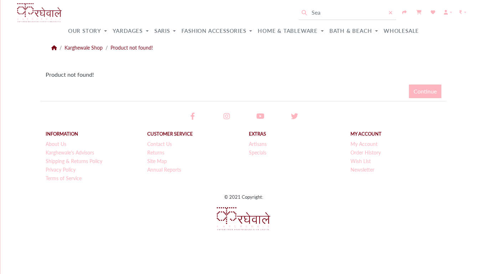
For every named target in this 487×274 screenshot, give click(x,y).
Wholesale (401, 30)
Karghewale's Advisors (70, 153)
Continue (425, 91)
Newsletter (362, 170)
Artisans (258, 144)
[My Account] (448, 12)
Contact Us (159, 144)
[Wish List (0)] (433, 12)
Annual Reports (164, 170)
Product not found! (132, 48)
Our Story (85, 30)
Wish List (360, 161)
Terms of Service (64, 178)
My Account (364, 144)
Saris (163, 30)
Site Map (157, 161)
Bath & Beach (351, 30)
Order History (365, 153)
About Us (56, 144)
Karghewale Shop (84, 48)
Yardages (128, 30)
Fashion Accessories (214, 30)
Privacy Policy (61, 170)
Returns (155, 153)
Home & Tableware (288, 30)
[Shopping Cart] (419, 12)
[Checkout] (405, 12)
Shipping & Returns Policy (74, 161)
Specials (257, 153)
